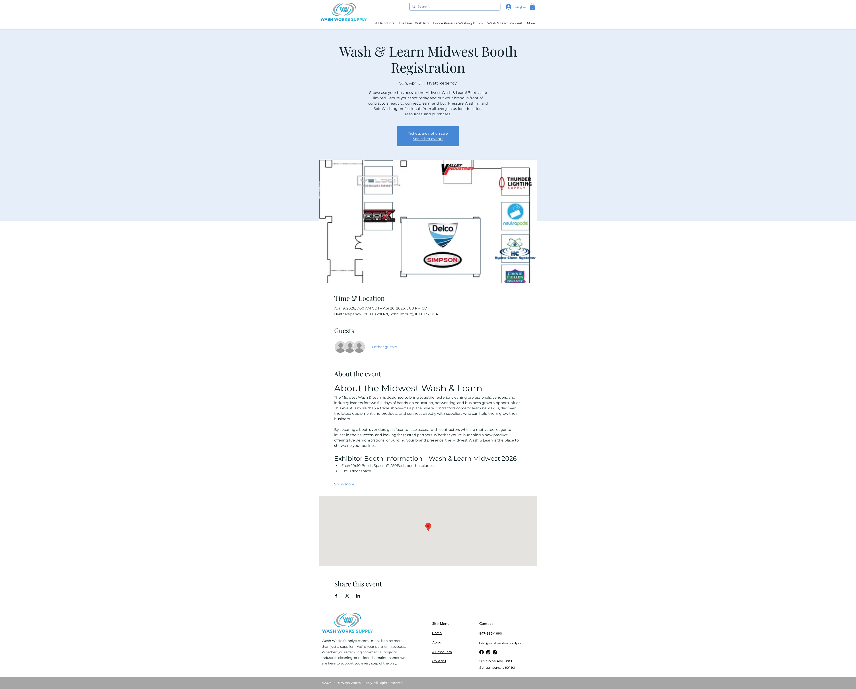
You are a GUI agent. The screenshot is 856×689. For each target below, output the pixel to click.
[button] (532, 6)
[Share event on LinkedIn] (358, 596)
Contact (486, 623)
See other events (428, 139)
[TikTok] (495, 652)
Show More (344, 484)
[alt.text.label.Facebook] (481, 652)
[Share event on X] (347, 596)
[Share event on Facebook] (336, 596)
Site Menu (441, 623)
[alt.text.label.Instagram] (488, 652)
